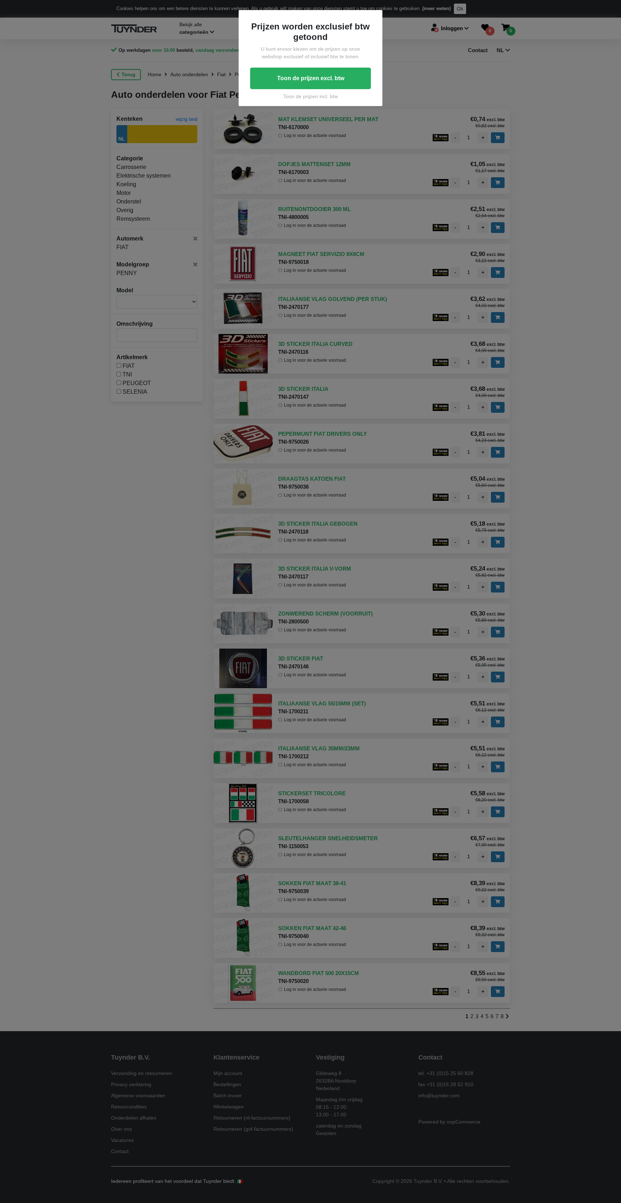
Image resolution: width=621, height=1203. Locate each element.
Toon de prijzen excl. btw (310, 78)
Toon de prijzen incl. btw (310, 96)
